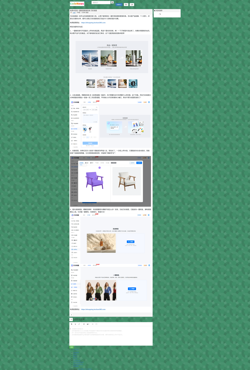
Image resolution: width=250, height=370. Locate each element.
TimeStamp (76, 360)
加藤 (74, 13)
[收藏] (71, 314)
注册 (132, 4)
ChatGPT (88, 1)
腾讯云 (75, 356)
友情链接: (76, 352)
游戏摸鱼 (76, 366)
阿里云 (75, 354)
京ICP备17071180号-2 (85, 369)
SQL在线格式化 (78, 364)
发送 (71, 347)
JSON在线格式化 (78, 362)
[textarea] (111, 336)
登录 (126, 4)
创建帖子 (119, 4)
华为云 (75, 358)
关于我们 (76, 350)
